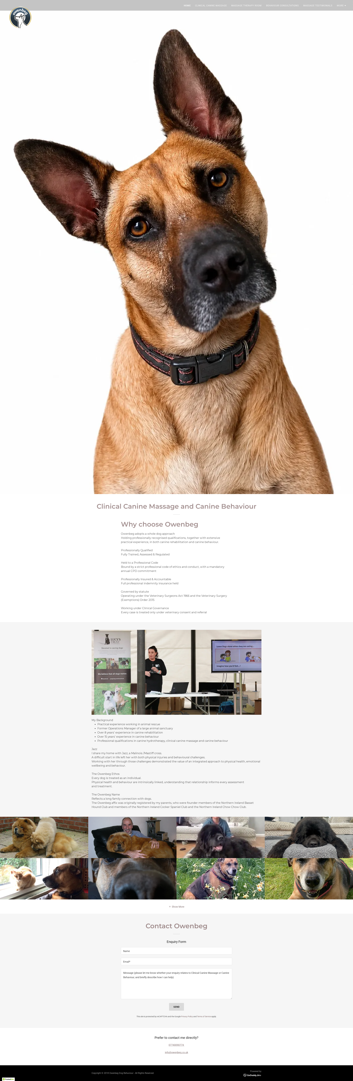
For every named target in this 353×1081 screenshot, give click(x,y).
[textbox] (176, 950)
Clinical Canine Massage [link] (211, 5)
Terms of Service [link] (204, 1016)
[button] (341, 5)
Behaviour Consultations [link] (282, 5)
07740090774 (176, 1045)
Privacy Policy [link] (187, 1016)
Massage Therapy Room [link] (246, 5)
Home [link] (187, 5)
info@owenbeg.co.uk (176, 1052)
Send (176, 1007)
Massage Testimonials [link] (318, 5)
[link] (20, 5)
